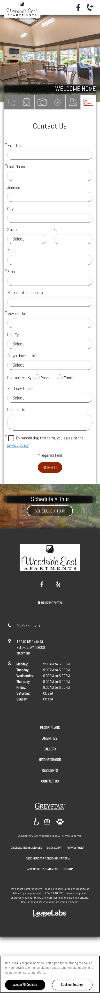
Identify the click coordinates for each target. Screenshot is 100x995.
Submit (50, 467)
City (10, 208)
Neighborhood (57, 102)
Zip (56, 229)
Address (13, 187)
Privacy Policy (76, 848)
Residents (73, 102)
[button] (78, 7)
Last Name (16, 166)
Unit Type (15, 334)
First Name (16, 145)
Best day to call (20, 388)
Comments (16, 409)
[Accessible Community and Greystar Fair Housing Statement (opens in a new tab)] (37, 822)
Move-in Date (18, 313)
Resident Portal (51, 602)
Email (11, 271)
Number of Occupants (25, 292)
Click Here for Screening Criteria (47, 858)
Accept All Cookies (25, 985)
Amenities (26, 102)
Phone (12, 250)
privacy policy (18, 445)
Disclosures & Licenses (26, 848)
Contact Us (88, 102)
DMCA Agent (54, 848)
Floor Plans (11, 102)
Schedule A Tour (50, 511)
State (12, 229)
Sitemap (68, 869)
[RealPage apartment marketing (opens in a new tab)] (50, 914)
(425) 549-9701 (90, 7)
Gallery (42, 102)
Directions (23, 653)
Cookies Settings (72, 985)
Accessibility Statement (42, 869)
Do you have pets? (22, 355)
